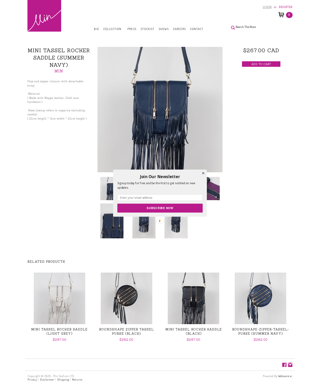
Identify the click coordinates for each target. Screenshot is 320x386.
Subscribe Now (160, 208)
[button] (160, 176)
